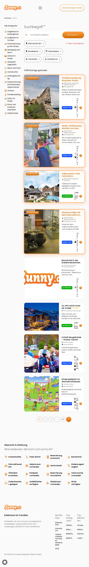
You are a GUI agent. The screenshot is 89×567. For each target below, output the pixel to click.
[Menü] (40, 8)
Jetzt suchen (73, 35)
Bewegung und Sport (13, 51)
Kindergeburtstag (13, 77)
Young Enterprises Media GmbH (27, 554)
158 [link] (63, 419)
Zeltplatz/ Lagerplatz (11, 63)
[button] (5, 562)
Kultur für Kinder (11, 99)
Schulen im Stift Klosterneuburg (80, 525)
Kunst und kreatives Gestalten (11, 107)
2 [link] (45, 419)
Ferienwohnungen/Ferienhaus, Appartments (14, 84)
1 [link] (39, 419)
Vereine (10, 90)
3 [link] (51, 419)
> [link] (68, 419)
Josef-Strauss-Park (80, 538)
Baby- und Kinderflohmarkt (70, 529)
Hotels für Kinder (11, 57)
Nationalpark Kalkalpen (81, 529)
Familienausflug (14, 94)
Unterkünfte (12, 72)
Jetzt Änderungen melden (72, 8)
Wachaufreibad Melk (80, 534)
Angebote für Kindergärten (13, 32)
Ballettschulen (69, 534)
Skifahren (69, 525)
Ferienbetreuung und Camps (14, 45)
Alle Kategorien (10, 26)
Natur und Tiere (14, 68)
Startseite (7, 18)
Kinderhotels (12, 113)
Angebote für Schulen (13, 38)
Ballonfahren (69, 538)
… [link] (57, 419)
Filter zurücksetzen (76, 43)
